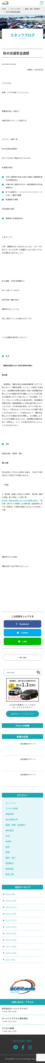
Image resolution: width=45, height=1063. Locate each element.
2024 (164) (11, 900)
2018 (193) (11, 940)
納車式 (9, 841)
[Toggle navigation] (41, 3)
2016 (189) (11, 953)
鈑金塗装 (10, 868)
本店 (8, 835)
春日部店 (10, 830)
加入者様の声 (12, 819)
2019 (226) (11, 933)
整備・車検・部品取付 (32, 9)
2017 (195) (11, 946)
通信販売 (10, 863)
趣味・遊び (11, 857)
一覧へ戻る (22, 657)
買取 (8, 852)
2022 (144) (11, 913)
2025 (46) (10, 894)
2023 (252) (11, 907)
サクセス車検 (12, 808)
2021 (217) (11, 920)
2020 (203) (11, 926)
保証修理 (10, 813)
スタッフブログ (15, 9)
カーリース (11, 803)
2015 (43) (10, 959)
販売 (8, 846)
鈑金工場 (10, 874)
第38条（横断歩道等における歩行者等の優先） (20, 500)
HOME (4, 9)
